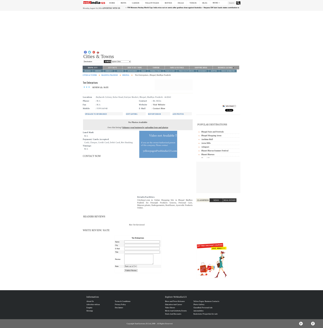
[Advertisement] (161, 29)
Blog (204, 3)
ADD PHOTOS (178, 114)
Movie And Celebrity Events (176, 310)
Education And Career (173, 304)
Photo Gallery (199, 304)
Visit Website (159, 104)
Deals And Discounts (173, 314)
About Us (90, 301)
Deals (181, 3)
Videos (193, 3)
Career (135, 3)
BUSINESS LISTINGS (225, 67)
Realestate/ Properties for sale (205, 314)
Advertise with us (111, 8)
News (123, 3)
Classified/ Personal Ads (203, 307)
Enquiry (89, 307)
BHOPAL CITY (93, 67)
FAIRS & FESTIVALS (177, 67)
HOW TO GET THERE (135, 67)
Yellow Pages (152, 3)
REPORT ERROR (154, 114)
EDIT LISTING (131, 114)
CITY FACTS (112, 67)
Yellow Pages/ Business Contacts (206, 301)
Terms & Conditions (122, 301)
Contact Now (159, 108)
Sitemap (89, 310)
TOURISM (156, 67)
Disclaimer (119, 307)
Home (112, 3)
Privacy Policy (120, 304)
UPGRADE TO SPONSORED (96, 114)
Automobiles (198, 310)
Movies (168, 3)
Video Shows (170, 307)
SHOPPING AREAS (201, 67)
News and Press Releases (175, 301)
